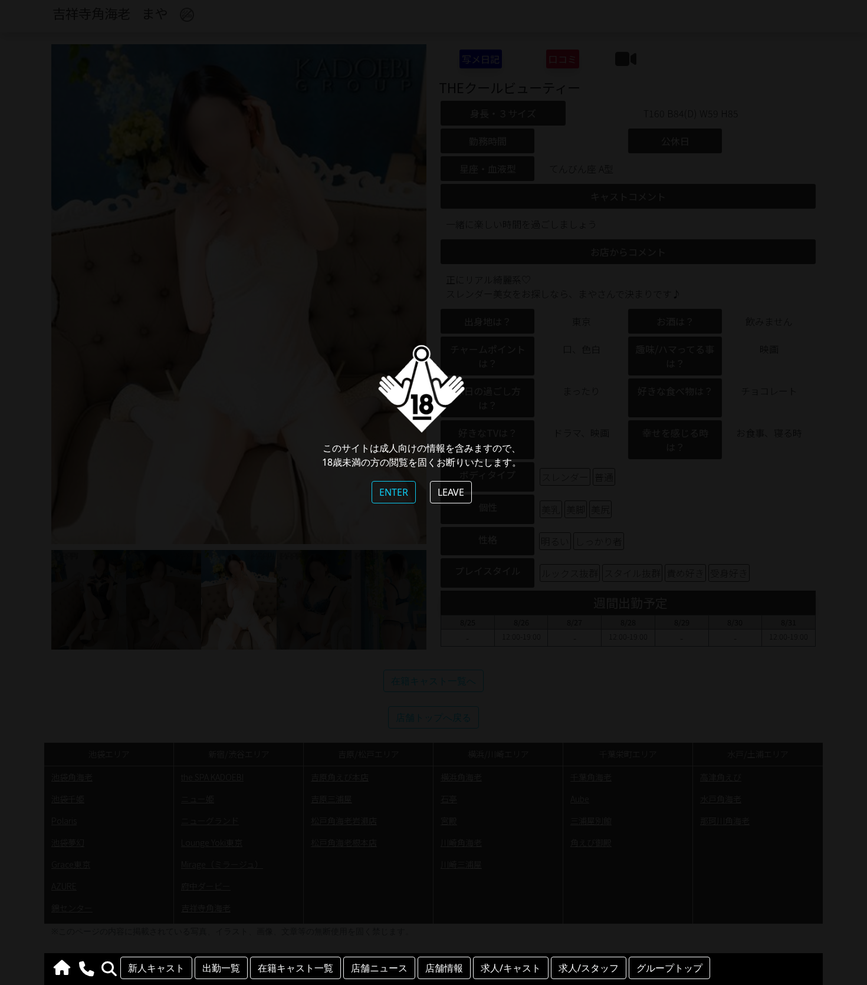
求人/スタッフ (589, 967)
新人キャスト (156, 967)
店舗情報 (444, 967)
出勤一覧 (221, 967)
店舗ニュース (379, 967)
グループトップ (669, 967)
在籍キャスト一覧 (295, 967)
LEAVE (451, 492)
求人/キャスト (511, 967)
